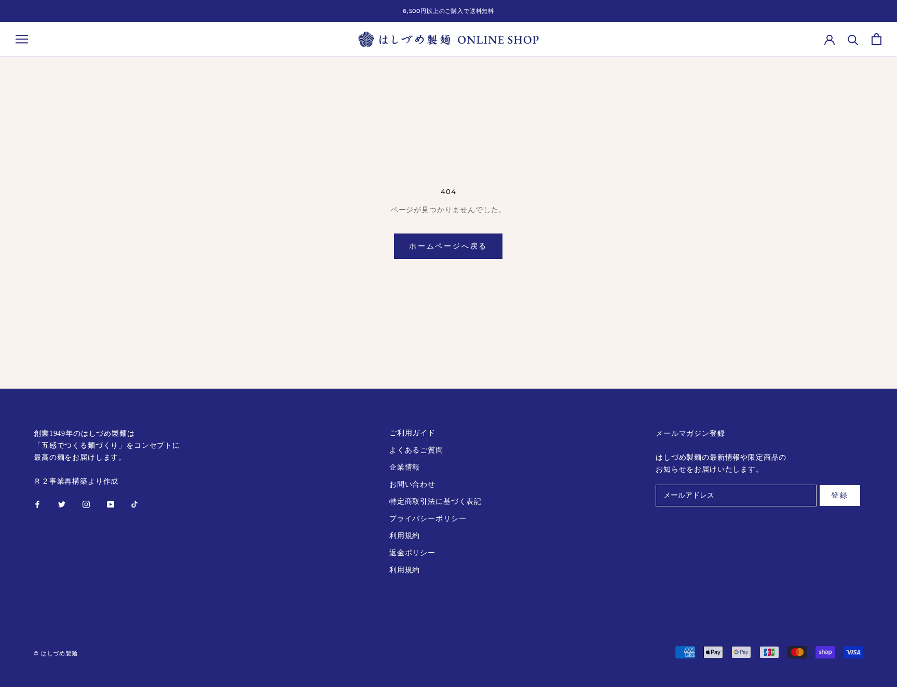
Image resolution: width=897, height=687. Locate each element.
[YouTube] (110, 504)
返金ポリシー (412, 553)
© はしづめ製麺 (56, 653)
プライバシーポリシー (427, 519)
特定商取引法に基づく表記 (435, 501)
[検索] (853, 39)
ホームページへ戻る (448, 246)
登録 (840, 495)
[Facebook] (37, 504)
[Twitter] (61, 504)
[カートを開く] (876, 39)
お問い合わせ (412, 484)
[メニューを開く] (22, 39)
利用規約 (404, 536)
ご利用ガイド (412, 433)
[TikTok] (134, 504)
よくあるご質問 (416, 450)
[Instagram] (86, 504)
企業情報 (404, 467)
